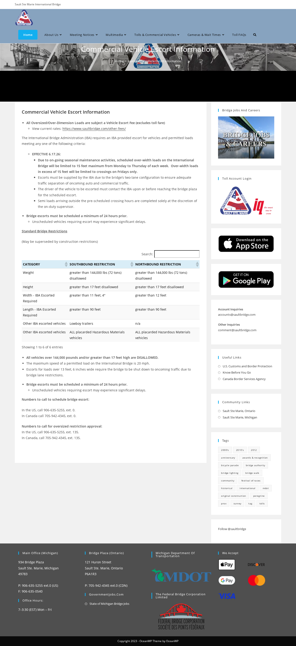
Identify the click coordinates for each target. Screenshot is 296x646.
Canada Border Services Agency (244, 379)
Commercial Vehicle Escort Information (154, 61)
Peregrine (259, 495)
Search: (147, 254)
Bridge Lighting (229, 472)
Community (227, 480)
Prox (223, 503)
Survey (237, 503)
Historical (226, 488)
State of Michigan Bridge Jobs (109, 604)
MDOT (266, 488)
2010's (240, 450)
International (247, 488)
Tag (250, 503)
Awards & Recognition (255, 457)
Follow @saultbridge (232, 529)
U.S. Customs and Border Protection (247, 366)
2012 (254, 450)
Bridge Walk (252, 472)
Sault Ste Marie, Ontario (239, 411)
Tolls (262, 503)
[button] (66, 264)
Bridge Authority (255, 465)
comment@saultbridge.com (237, 330)
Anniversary (228, 457)
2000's (225, 450)
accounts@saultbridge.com (237, 314)
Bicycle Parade (230, 465)
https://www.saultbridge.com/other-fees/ (94, 128)
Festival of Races (251, 480)
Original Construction (233, 495)
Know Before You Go (237, 372)
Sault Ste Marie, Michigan (240, 417)
